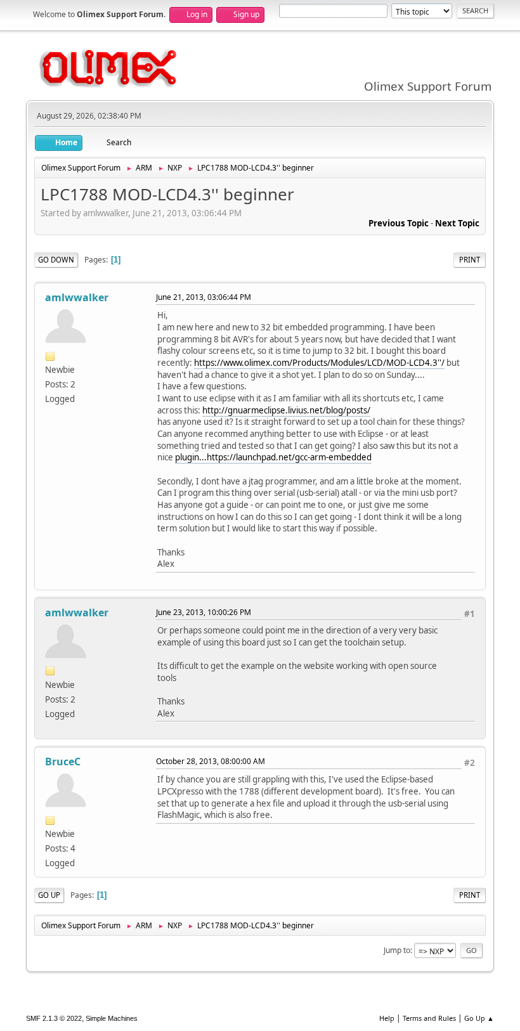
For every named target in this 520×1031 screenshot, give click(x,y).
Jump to (397, 950)
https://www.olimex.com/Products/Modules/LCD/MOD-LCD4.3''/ (319, 362)
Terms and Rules (429, 1018)
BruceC (63, 761)
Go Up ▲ (479, 1018)
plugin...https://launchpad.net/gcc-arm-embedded (273, 457)
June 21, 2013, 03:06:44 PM (203, 297)
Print (469, 259)
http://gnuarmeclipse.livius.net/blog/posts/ (286, 410)
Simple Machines (112, 1018)
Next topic (457, 223)
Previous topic (398, 223)
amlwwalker (76, 297)
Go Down (56, 259)
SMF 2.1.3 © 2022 (54, 1018)
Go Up (49, 895)
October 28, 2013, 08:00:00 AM (210, 761)
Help (386, 1018)
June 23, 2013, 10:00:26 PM (203, 612)
